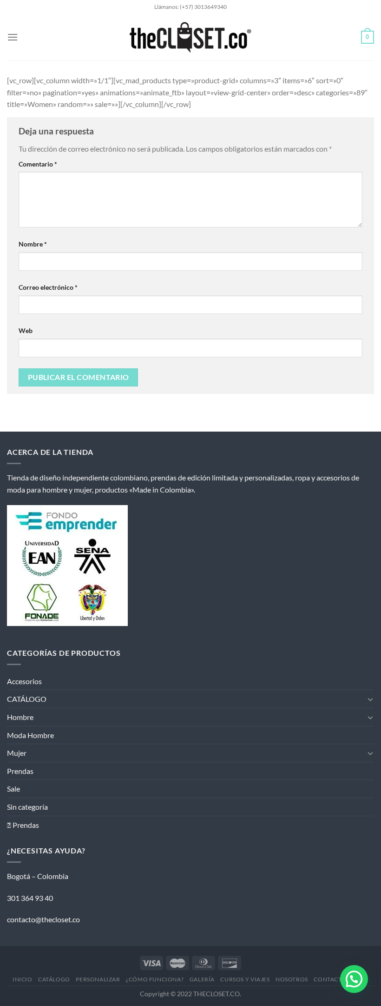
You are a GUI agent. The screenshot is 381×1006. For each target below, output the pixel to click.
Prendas (20, 770)
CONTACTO (330, 979)
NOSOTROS (292, 979)
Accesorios (24, 681)
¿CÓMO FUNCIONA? (155, 979)
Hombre (20, 717)
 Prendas (23, 824)
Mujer (16, 752)
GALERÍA (202, 979)
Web (26, 330)
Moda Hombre (30, 735)
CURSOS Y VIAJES (244, 979)
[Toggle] (370, 699)
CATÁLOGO (26, 698)
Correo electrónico (48, 287)
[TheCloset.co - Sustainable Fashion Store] (191, 37)
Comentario (38, 164)
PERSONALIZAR (98, 979)
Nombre (33, 244)
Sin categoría (27, 806)
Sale (13, 788)
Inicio (23, 979)
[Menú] (12, 37)
